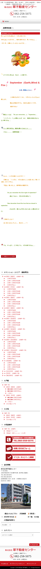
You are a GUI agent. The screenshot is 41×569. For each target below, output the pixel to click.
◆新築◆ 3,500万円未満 (14, 389)
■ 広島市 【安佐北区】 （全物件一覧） (15, 350)
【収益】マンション (12, 431)
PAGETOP (35, 545)
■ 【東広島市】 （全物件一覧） (13, 375)
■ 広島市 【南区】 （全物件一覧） (14, 276)
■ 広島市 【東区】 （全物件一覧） (14, 308)
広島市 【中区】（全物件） (14, 395)
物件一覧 (7, 385)
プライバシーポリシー (18, 563)
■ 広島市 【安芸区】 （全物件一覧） (15, 318)
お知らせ (5, 563)
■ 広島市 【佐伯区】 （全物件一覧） (15, 329)
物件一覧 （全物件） (10, 429)
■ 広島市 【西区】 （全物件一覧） (14, 297)
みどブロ (10, 33)
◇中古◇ (10, 393)
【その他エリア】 (11, 404)
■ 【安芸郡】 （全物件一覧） (13, 360)
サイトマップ (32, 563)
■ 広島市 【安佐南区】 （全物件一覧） (15, 339)
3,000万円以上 (11, 285)
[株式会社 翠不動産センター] (20, 7)
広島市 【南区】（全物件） (14, 387)
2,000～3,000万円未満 (13, 283)
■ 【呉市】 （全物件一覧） (12, 373)
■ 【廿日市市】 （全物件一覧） (13, 371)
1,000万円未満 (11, 278)
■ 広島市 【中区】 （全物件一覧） (14, 287)
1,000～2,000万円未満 (13, 280)
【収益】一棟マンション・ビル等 (15, 433)
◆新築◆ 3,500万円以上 (14, 391)
